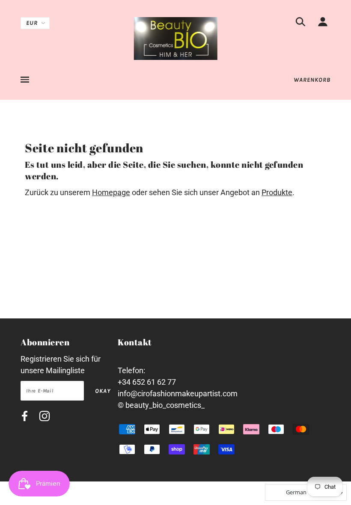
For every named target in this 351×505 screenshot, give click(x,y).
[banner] (175, 37)
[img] (300, 23)
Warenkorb (312, 79)
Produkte (277, 192)
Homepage (111, 192)
